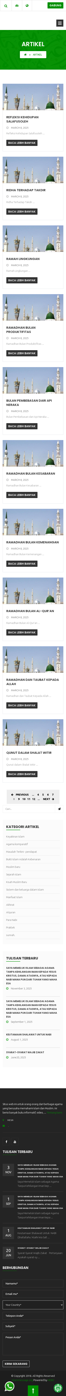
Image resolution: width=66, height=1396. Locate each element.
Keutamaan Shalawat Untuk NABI (28, 1034)
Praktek (10, 927)
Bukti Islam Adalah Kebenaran (23, 859)
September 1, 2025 (21, 1021)
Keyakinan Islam (15, 836)
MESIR (10, 1120)
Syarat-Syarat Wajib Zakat (25, 1052)
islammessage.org (22, 1380)
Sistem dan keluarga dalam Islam (25, 889)
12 (33, 798)
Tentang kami (54, 1112)
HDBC (51, 1380)
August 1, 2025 (19, 1039)
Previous (22, 794)
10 (24, 798)
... (33, 794)
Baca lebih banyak (22, 143)
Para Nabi (11, 919)
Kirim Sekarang (16, 1364)
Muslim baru (13, 866)
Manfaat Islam (14, 897)
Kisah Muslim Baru (16, 881)
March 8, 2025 (20, 127)
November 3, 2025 (21, 988)
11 (28, 798)
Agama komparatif (17, 844)
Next (46, 798)
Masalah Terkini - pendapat (21, 851)
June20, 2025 (18, 1057)
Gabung (55, 5)
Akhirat (10, 904)
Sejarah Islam (13, 874)
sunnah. (10, 935)
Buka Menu (59, 23)
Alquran (10, 912)
